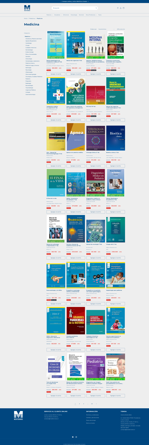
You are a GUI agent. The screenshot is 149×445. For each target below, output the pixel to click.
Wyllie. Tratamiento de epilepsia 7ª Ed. (72, 199)
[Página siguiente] (96, 404)
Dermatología (29, 50)
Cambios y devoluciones (92, 417)
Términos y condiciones (92, 415)
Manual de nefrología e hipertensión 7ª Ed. (53, 245)
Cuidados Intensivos (31, 47)
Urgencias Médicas (31, 90)
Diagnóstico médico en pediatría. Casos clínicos (93, 199)
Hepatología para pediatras (114, 290)
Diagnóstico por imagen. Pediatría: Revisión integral (94, 383)
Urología (28, 92)
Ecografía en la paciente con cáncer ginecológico (93, 291)
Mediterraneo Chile (71, 444)
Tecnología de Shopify (80, 444)
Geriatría (28, 56)
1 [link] (75, 403)
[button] (49, 15)
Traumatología (29, 87)
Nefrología (28, 67)
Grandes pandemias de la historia (72, 337)
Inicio (25, 18)
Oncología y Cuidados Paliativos (34, 76)
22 (92, 403)
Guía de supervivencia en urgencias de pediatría (113, 337)
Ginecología (29, 58)
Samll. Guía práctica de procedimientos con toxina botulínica (114, 383)
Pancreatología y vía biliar (54, 290)
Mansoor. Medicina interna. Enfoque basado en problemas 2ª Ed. (95, 61)
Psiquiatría (28, 81)
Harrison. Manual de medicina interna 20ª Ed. (74, 245)
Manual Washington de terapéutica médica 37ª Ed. (54, 61)
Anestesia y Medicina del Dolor (34, 38)
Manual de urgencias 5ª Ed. (74, 60)
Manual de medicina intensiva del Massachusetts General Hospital (75, 383)
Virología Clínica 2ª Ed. (92, 152)
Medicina (40, 18)
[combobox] (75, 8)
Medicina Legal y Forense (32, 65)
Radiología (28, 83)
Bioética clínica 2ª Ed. (112, 152)
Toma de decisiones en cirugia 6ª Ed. (52, 383)
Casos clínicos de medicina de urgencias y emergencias (75, 107)
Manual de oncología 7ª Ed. (94, 244)
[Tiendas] (118, 8)
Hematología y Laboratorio (33, 61)
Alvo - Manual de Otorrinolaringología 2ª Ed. (54, 153)
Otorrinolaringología (31, 74)
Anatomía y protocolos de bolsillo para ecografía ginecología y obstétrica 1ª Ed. (115, 61)
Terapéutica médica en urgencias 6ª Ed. (52, 107)
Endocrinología (29, 52)
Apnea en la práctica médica (75, 152)
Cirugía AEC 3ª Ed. (111, 244)
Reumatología (29, 85)
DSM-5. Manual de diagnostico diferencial (53, 337)
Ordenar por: (93, 29)
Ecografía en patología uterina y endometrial (73, 291)
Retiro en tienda (90, 423)
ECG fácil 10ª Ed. (91, 106)
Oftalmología (29, 72)
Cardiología (29, 43)
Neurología (28, 70)
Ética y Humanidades (31, 54)
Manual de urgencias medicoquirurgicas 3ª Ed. (113, 107)
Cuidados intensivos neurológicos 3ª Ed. (92, 337)
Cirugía (27, 45)
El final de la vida (51, 198)
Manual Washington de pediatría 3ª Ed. (112, 199)
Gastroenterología (30, 94)
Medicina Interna (30, 63)
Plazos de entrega (91, 420)
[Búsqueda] (96, 8)
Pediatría (28, 79)
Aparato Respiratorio (31, 41)
